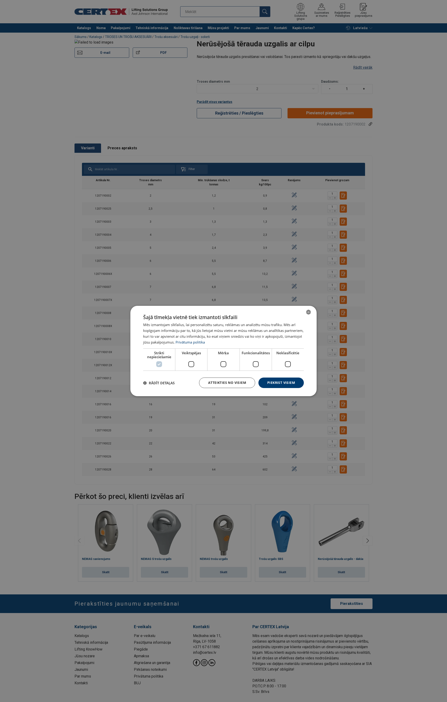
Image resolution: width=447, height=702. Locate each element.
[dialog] (223, 351)
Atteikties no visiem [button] (227, 382)
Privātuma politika (190, 342)
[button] (159, 382)
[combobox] (308, 312)
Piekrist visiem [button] (281, 382)
